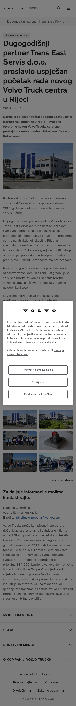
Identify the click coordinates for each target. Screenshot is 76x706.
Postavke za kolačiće (38, 394)
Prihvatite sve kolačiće (38, 369)
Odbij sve (38, 382)
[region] (38, 353)
